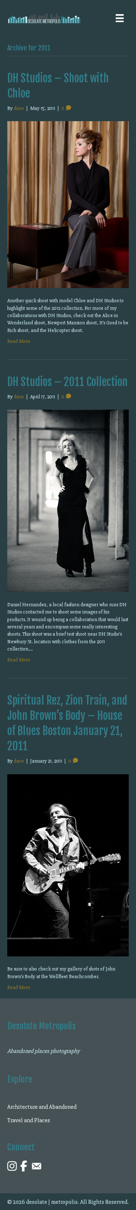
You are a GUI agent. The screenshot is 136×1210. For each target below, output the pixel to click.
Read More (18, 341)
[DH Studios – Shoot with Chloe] (68, 204)
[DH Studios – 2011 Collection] (68, 500)
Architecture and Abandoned (42, 1107)
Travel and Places (28, 1120)
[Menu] (120, 18)
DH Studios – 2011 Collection (67, 382)
